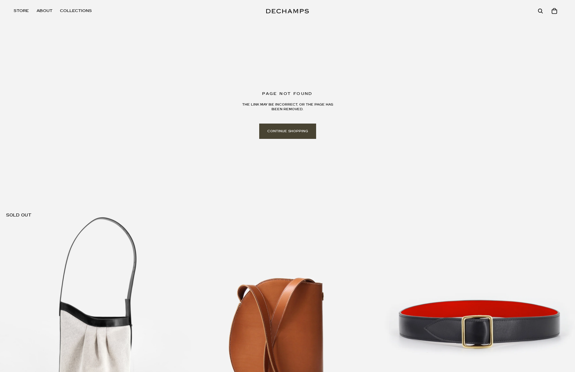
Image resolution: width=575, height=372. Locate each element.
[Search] (540, 11)
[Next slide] (181, 304)
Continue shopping (287, 131)
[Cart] (554, 11)
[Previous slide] (10, 304)
